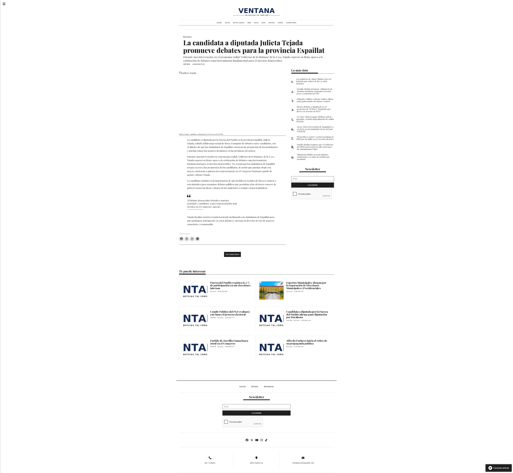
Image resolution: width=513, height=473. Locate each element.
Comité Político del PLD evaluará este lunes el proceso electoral (230, 313)
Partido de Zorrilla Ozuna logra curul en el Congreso (229, 342)
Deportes (271, 23)
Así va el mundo (238, 23)
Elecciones (187, 37)
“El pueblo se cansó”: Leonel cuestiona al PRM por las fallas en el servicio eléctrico (314, 137)
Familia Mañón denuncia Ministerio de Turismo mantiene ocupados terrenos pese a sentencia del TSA (314, 91)
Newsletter (312, 169)
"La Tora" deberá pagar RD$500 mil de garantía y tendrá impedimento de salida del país (315, 119)
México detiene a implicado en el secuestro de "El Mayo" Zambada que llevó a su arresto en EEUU (314, 109)
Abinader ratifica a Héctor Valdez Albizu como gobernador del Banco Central (314, 100)
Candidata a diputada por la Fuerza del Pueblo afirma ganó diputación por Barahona (307, 314)
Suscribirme (313, 185)
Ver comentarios (232, 254)
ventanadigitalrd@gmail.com (303, 463)
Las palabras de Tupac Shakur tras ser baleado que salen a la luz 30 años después (313, 81)
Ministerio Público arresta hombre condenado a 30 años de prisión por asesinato (313, 156)
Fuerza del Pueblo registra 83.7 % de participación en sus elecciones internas (230, 285)
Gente (263, 23)
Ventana (254, 386)
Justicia (227, 23)
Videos (256, 23)
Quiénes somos (291, 23)
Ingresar (270, 386)
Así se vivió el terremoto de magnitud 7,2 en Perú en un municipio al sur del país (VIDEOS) (315, 129)
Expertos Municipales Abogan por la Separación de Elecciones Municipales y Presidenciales (306, 285)
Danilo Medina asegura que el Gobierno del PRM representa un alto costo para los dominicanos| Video (315, 146)
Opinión (280, 23)
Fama (249, 23)
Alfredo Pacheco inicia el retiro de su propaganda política (306, 342)
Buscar (219, 23)
